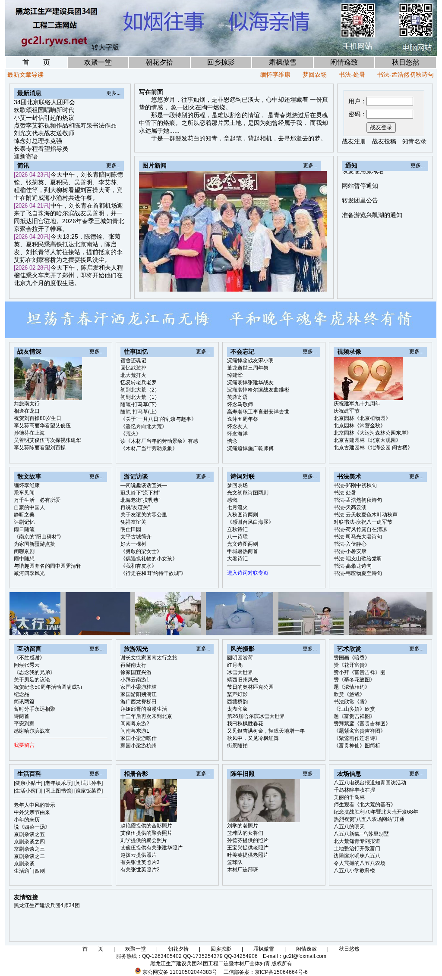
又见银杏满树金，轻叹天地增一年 (266, 731)
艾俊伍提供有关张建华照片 (151, 848)
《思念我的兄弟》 (34, 672)
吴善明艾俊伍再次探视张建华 (47, 440)
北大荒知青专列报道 (357, 841)
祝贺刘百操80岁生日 (37, 418)
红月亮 (235, 665)
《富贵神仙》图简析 (357, 746)
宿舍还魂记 (133, 360)
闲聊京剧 (24, 551)
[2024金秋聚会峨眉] (301, 282)
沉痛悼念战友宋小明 (250, 360)
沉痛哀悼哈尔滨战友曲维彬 (258, 390)
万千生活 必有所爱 (37, 500)
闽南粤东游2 (134, 724)
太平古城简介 (136, 537)
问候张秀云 (27, 665)
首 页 (36, 62)
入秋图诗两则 (242, 515)
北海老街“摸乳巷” (140, 500)
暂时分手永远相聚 (34, 709)
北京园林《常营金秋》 (359, 426)
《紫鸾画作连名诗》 (357, 738)
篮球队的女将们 (245, 833)
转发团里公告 (360, 180)
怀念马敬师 (240, 404)
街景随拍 (237, 746)
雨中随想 (24, 559)
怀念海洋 (237, 434)
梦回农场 (294, 74)
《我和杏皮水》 (138, 566)
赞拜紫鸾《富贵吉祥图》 (362, 724)
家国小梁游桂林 (138, 687)
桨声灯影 (237, 694)
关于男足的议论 (32, 680)
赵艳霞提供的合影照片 (146, 826)
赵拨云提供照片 (138, 855)
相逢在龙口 (27, 411)
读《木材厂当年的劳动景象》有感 (159, 441)
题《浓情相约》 (352, 687)
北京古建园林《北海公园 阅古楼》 (373, 447)
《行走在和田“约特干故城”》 (153, 573)
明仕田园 (130, 529)
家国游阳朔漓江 (138, 694)
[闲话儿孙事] (88, 783)
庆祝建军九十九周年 (357, 404)
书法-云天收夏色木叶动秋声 (366, 515)
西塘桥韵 (237, 702)
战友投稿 (384, 141)
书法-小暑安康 (350, 551)
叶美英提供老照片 (247, 855)
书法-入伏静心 (350, 544)
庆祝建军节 (347, 411)
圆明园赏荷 (240, 658)
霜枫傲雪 (283, 62)
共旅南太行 (27, 404)
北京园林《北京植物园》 (362, 418)
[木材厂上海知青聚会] (321, 282)
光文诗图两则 (242, 544)
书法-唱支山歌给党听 (358, 559)
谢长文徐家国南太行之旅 (148, 658)
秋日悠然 (406, 62)
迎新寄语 (26, 156)
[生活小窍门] (28, 791)
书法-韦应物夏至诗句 (358, 573)
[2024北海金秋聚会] (311, 282)
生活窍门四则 (29, 871)
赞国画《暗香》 (352, 658)
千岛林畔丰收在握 (354, 790)
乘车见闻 (24, 493)
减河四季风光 (29, 573)
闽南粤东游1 (134, 731)
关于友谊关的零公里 (143, 515)
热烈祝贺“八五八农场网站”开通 (369, 819)
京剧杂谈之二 (29, 856)
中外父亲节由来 (32, 812)
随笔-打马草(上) (138, 412)
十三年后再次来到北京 (146, 716)
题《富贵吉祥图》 (354, 716)
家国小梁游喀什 (138, 738)
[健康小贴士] (28, 783)
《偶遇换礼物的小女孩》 (148, 559)
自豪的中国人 (29, 507)
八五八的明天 (349, 827)
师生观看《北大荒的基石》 (365, 805)
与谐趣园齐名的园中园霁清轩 (47, 566)
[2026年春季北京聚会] (271, 282)
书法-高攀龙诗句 (353, 566)
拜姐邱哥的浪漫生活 (143, 709)
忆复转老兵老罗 (138, 382)
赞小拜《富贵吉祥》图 (359, 672)
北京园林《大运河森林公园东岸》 (372, 433)
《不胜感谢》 (29, 658)
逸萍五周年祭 (242, 419)
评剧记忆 (24, 522)
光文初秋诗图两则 (247, 493)
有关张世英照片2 (140, 870)
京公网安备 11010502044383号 (179, 972)
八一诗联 (237, 537)
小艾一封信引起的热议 (44, 117)
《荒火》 (130, 434)
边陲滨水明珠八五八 (357, 856)
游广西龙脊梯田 (138, 702)
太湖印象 (237, 709)
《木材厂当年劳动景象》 (148, 448)
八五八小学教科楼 (354, 870)
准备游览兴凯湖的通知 (372, 194)
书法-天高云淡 (350, 507)
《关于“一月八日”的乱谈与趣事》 (158, 419)
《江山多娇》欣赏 (354, 709)
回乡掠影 (221, 62)
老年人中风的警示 (34, 805)
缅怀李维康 (255, 74)
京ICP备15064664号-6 (281, 972)
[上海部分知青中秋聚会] (291, 282)
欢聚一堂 (98, 62)
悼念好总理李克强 (38, 140)
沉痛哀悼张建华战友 (250, 382)
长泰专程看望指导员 (41, 148)
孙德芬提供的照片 (247, 840)
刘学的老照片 (242, 826)
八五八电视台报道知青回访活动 (370, 783)
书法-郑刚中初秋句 (355, 485)
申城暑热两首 (242, 551)
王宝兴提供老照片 (247, 848)
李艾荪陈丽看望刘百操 (40, 447)
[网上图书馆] (58, 791)
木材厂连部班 (242, 870)
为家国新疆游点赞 (34, 544)
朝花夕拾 (159, 62)
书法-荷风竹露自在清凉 (360, 529)
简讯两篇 (24, 702)
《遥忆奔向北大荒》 (143, 426)
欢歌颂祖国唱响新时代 (44, 109)
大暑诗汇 (237, 559)
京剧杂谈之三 (29, 849)
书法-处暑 (332, 74)
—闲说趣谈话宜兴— (143, 485)
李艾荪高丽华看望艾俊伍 (42, 426)
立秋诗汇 (237, 529)
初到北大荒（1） (140, 397)
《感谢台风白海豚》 (250, 522)
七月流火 (237, 507)
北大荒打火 (133, 375)
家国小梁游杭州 (138, 746)
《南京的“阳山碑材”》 (39, 537)
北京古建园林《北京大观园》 (367, 440)
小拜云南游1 (134, 680)
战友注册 (354, 141)
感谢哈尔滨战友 (32, 731)
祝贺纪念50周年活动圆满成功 (48, 687)
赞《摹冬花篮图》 (354, 680)
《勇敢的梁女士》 (141, 551)
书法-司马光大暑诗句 (358, 537)
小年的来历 (27, 820)
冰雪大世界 (240, 672)
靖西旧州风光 (242, 680)
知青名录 (414, 141)
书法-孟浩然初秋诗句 (385, 74)
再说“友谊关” (135, 507)
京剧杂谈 (24, 864)
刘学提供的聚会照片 (143, 840)
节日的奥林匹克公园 (250, 687)
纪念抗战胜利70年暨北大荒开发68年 (376, 812)
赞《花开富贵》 (352, 665)
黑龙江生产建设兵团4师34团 (47, 905)
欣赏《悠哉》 (349, 694)
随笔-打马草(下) (138, 404)
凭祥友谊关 (133, 522)
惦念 (232, 441)
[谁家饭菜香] (88, 791)
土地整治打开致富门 (357, 848)
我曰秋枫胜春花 (245, 724)
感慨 (232, 500)
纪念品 (21, 694)
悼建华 (235, 375)
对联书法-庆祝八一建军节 (363, 522)
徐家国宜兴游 (136, 672)
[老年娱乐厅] (58, 783)
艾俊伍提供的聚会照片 (146, 833)
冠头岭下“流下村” (140, 493)
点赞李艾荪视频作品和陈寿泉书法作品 (65, 125)
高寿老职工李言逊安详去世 (258, 412)
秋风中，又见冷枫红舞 (253, 738)
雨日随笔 (24, 529)
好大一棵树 (133, 544)
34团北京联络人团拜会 (44, 102)
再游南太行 (133, 665)
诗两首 (21, 716)
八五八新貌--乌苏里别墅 (361, 834)
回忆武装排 (133, 368)
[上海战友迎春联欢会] (281, 282)
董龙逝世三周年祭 (247, 368)
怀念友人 (237, 426)
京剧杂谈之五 (29, 834)
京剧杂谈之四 (29, 842)
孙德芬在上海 (29, 433)
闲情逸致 (344, 62)
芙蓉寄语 (237, 397)
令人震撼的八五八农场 (359, 863)
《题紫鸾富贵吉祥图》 (359, 731)
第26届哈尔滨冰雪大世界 (256, 716)
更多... (113, 93)
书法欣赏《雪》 (352, 702)
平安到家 (24, 724)
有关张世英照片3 (140, 862)
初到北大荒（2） (140, 390)
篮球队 (235, 862)
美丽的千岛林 (349, 797)
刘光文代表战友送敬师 (44, 133)
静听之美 (24, 515)
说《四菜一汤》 (32, 827)
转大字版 (105, 47)
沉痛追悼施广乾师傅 (250, 448)
